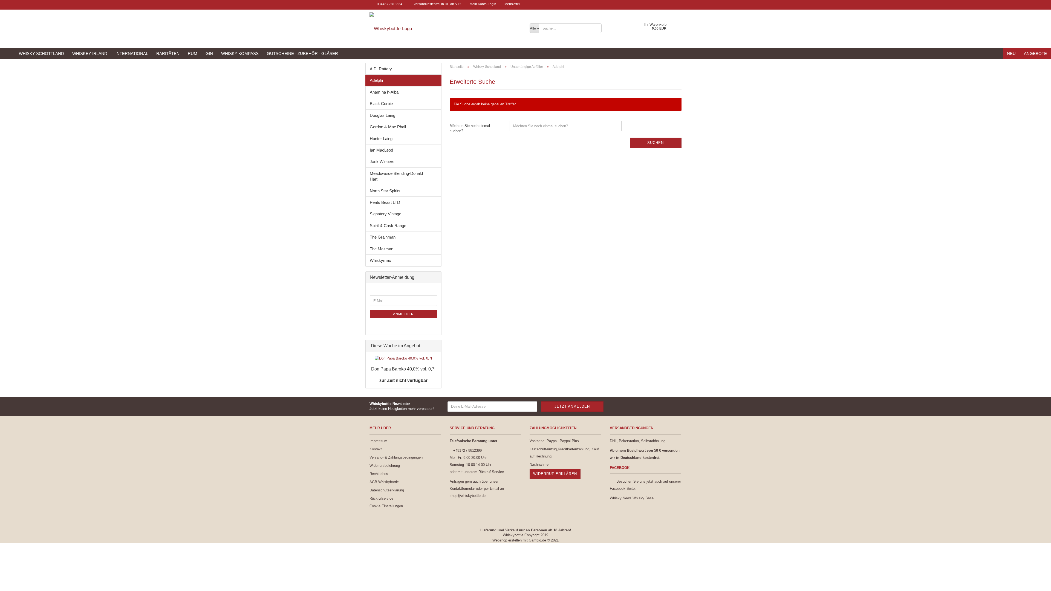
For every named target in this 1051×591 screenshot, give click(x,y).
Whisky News (620, 498)
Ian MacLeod (381, 150)
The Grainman (382, 237)
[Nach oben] (1036, 582)
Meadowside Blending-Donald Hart (396, 176)
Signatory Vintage (385, 214)
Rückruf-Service (491, 472)
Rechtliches (378, 474)
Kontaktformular (462, 488)
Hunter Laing (381, 138)
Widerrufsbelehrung (384, 465)
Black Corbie (381, 103)
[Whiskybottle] (445, 29)
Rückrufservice (381, 498)
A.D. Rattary (381, 68)
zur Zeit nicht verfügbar (403, 380)
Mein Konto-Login (483, 4)
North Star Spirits (385, 191)
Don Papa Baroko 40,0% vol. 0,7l (403, 369)
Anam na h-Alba (384, 92)
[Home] (7, 53)
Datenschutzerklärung (386, 490)
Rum (192, 53)
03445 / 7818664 (389, 4)
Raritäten (168, 53)
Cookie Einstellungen (386, 506)
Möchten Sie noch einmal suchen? (470, 128)
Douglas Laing (382, 115)
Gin (209, 53)
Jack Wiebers (382, 161)
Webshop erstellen (507, 540)
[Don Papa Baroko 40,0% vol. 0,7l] (403, 358)
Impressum (378, 441)
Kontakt (375, 449)
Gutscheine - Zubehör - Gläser (302, 53)
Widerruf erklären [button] (555, 474)
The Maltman (381, 249)
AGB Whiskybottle (384, 482)
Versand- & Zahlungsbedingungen (396, 457)
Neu (1011, 53)
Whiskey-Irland (89, 53)
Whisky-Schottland (41, 53)
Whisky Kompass (240, 53)
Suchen (655, 143)
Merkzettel (512, 4)
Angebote (1035, 53)
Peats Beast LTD (385, 202)
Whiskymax (380, 260)
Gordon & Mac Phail (388, 126)
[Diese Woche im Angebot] (435, 346)
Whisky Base (643, 498)
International (132, 53)
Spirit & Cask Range (388, 225)
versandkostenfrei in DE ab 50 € (437, 4)
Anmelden (403, 314)
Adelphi (376, 80)
